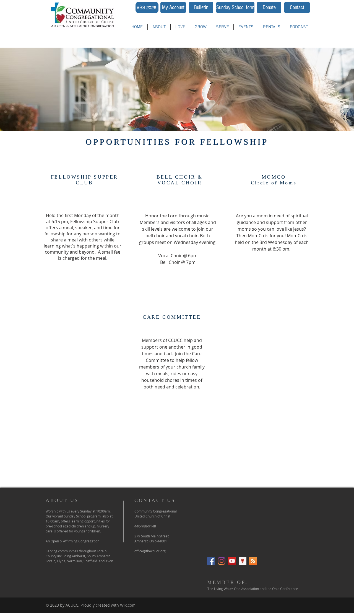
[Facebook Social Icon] (211, 561)
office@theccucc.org (150, 551)
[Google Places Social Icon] (242, 561)
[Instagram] (221, 561)
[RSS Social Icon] (253, 561)
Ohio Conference (285, 588)
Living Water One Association (236, 588)
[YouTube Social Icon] (232, 561)
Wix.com (128, 605)
